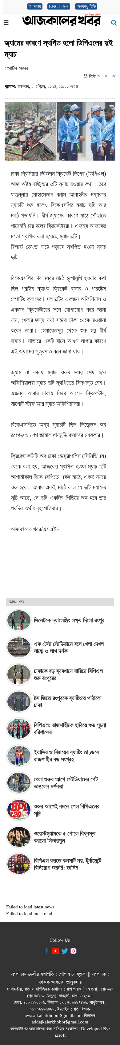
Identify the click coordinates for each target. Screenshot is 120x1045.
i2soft (60, 1035)
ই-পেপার (35, 6)
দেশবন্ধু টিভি (86, 6)
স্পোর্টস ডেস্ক (17, 68)
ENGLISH (59, 6)
